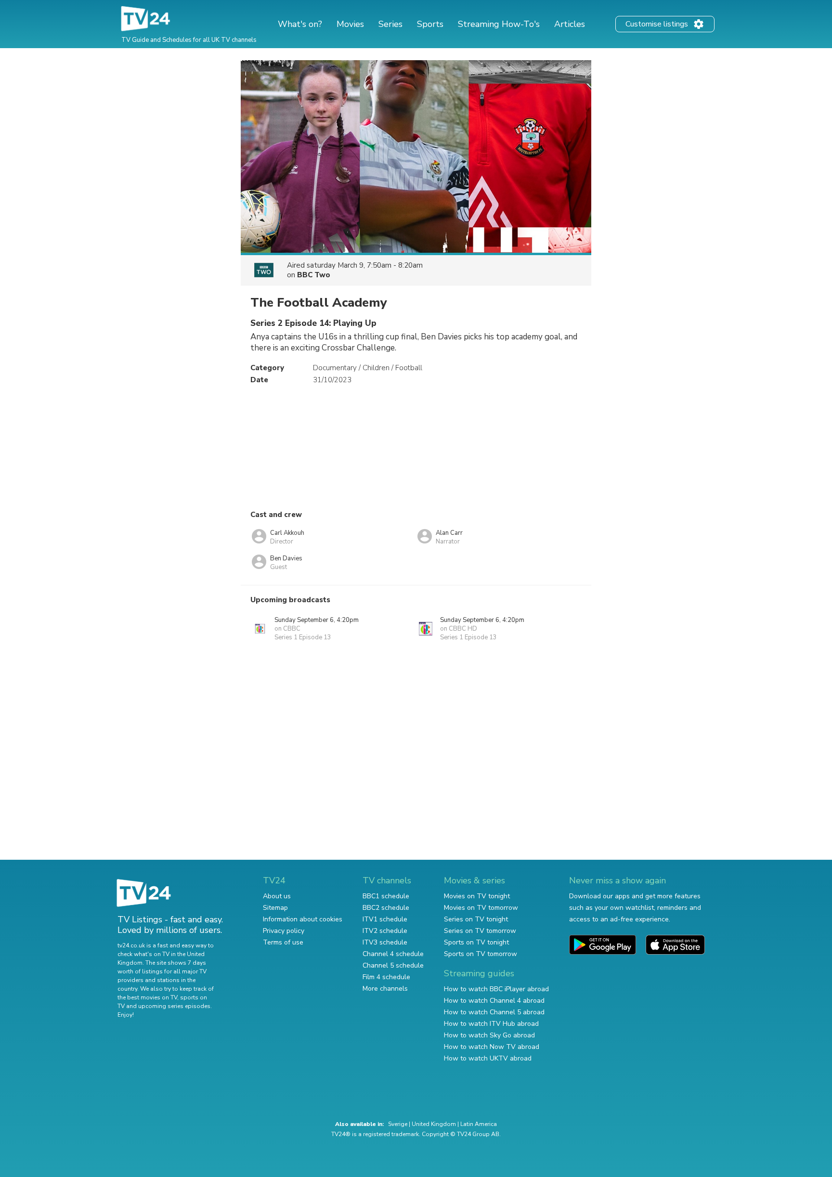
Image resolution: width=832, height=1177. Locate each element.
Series (390, 24)
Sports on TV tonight (476, 942)
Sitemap (275, 907)
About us (277, 896)
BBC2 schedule (386, 907)
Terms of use (283, 942)
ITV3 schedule (385, 942)
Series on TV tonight (476, 919)
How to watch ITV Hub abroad (491, 1023)
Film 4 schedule (386, 977)
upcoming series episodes (174, 1006)
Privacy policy (283, 930)
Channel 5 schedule (393, 965)
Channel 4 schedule (393, 953)
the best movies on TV (147, 997)
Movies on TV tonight (477, 896)
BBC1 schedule (386, 896)
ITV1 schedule (385, 919)
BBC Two (313, 275)
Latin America (478, 1124)
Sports (430, 24)
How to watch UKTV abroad (488, 1058)
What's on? (300, 24)
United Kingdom (434, 1124)
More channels (385, 988)
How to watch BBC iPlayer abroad (496, 989)
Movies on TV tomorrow (481, 907)
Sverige (397, 1124)
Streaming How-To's (499, 24)
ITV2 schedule (385, 930)
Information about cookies (302, 919)
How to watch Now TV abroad (491, 1046)
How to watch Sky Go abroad (489, 1035)
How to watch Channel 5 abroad (494, 1012)
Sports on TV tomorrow (480, 953)
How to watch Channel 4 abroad (494, 1000)
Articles (569, 24)
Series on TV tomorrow (480, 930)
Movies (350, 24)
